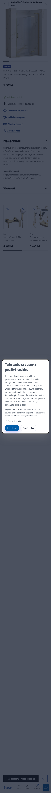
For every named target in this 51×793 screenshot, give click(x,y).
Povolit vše (12, 428)
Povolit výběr (28, 428)
